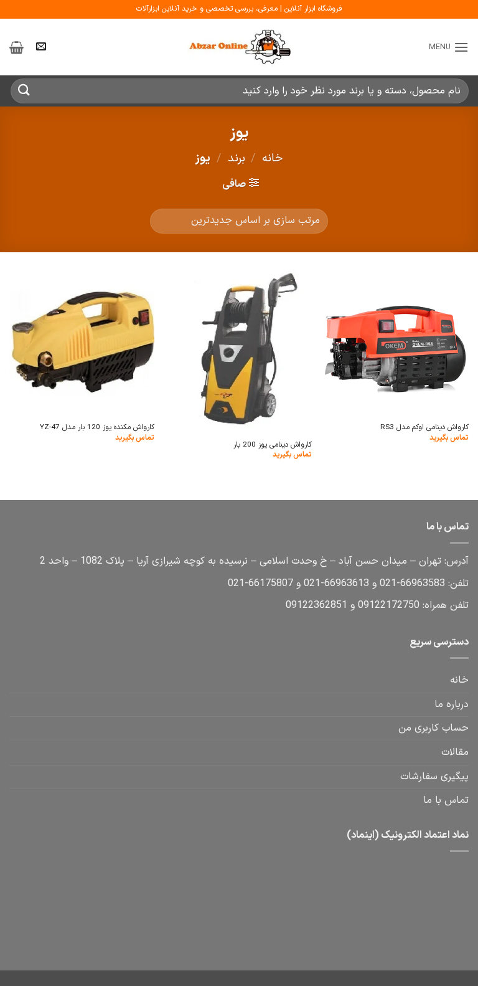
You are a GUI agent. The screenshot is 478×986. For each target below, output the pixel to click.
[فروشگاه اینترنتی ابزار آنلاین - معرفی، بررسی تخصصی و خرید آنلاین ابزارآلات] (239, 47)
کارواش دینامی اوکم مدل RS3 (424, 427)
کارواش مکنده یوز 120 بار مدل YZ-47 (97, 427)
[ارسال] (24, 90)
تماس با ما (446, 800)
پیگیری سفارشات (434, 776)
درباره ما (451, 704)
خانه (272, 158)
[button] (449, 47)
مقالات (455, 752)
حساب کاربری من (433, 728)
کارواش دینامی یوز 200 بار (272, 445)
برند (236, 158)
